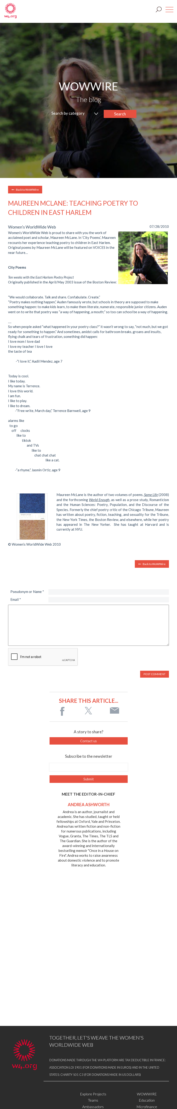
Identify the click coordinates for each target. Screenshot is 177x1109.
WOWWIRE (147, 1094)
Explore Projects (93, 1094)
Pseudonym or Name (27, 591)
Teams (93, 1100)
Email (15, 599)
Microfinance (146, 1106)
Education (147, 1100)
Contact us (88, 741)
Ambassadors (93, 1106)
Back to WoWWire (27, 189)
